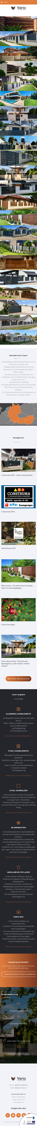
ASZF (10, 1122)
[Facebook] (7, 1115)
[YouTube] (13, 1115)
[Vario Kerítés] (18, 8)
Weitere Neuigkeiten (18, 679)
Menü (6, 2)
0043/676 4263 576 (21, 1085)
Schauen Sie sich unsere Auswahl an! (18, 736)
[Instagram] (18, 1115)
